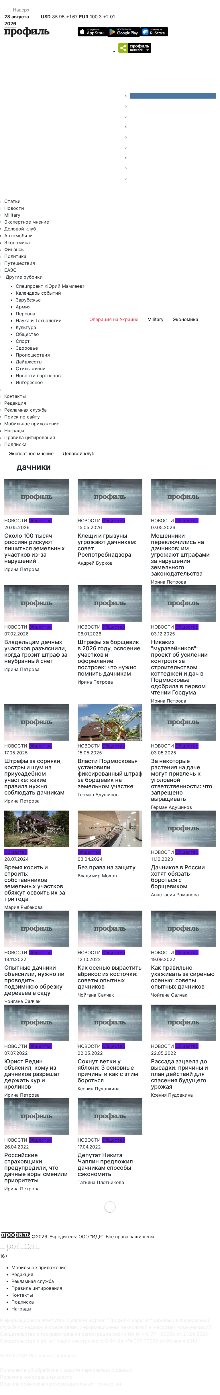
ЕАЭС (10, 270)
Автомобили (18, 235)
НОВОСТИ (15, 520)
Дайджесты (29, 362)
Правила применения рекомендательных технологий (60, 1384)
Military (12, 215)
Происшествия (33, 355)
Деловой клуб (20, 229)
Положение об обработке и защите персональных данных (66, 1370)
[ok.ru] (134, 106)
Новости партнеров (38, 375)
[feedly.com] (134, 158)
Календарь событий (38, 293)
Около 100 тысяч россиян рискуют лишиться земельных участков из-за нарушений (34, 548)
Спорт (23, 341)
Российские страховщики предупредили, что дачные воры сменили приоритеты (36, 1168)
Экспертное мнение (26, 222)
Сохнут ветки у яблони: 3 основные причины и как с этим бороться (108, 1071)
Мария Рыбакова (23, 907)
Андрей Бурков (95, 563)
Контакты (15, 396)
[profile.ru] (134, 168)
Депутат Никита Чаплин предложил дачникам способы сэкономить (105, 1164)
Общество (27, 334)
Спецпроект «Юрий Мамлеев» (50, 286)
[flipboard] (134, 178)
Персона (25, 313)
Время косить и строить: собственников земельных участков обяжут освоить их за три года (34, 883)
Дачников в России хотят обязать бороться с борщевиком (178, 877)
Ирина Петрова (22, 569)
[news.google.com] (134, 147)
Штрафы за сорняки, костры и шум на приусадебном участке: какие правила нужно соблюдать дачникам (34, 777)
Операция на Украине (113, 319)
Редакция (15, 403)
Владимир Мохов (97, 876)
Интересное (29, 382)
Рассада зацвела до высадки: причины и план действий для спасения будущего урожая (179, 1074)
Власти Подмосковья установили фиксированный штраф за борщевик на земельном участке (110, 774)
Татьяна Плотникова (101, 1182)
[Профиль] (27, 33)
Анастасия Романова (175, 894)
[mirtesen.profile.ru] (134, 127)
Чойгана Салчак (22, 1001)
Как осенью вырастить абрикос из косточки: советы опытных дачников (110, 977)
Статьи (12, 201)
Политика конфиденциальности (36, 1377)
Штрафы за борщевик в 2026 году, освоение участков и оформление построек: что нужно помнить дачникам (109, 658)
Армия (23, 307)
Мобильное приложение (31, 423)
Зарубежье (28, 300)
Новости (14, 208)
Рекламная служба (25, 410)
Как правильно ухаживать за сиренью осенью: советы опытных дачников (183, 977)
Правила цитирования (29, 437)
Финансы (14, 249)
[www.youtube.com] (134, 116)
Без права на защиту (106, 867)
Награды (14, 430)
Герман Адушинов (98, 794)
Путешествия (19, 263)
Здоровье (27, 348)
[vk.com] (173, 96)
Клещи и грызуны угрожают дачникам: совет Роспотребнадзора (107, 545)
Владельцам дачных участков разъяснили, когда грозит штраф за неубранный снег (35, 651)
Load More (110, 1207)
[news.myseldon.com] (134, 137)
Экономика (17, 242)
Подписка (15, 444)
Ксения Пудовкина (98, 1088)
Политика (15, 256)
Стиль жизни (31, 368)
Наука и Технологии (39, 320)
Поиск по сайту (22, 417)
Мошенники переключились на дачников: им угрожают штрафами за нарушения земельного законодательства (180, 554)
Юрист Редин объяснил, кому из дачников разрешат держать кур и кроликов (32, 1074)
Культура (26, 327)
